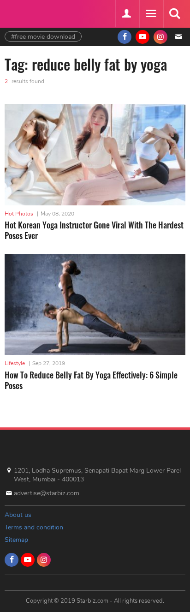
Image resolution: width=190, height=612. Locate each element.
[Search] (174, 14)
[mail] (178, 37)
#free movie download (43, 36)
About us (18, 514)
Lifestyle (15, 363)
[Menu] (150, 14)
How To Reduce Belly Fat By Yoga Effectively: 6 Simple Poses (91, 380)
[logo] (28, 12)
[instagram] (160, 37)
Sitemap (16, 539)
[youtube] (142, 37)
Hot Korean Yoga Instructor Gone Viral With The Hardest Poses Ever (94, 230)
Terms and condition (34, 527)
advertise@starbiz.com (46, 493)
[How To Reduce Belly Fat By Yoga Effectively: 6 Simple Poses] (95, 304)
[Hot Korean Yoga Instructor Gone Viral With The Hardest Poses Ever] (95, 154)
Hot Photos (19, 213)
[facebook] (124, 37)
